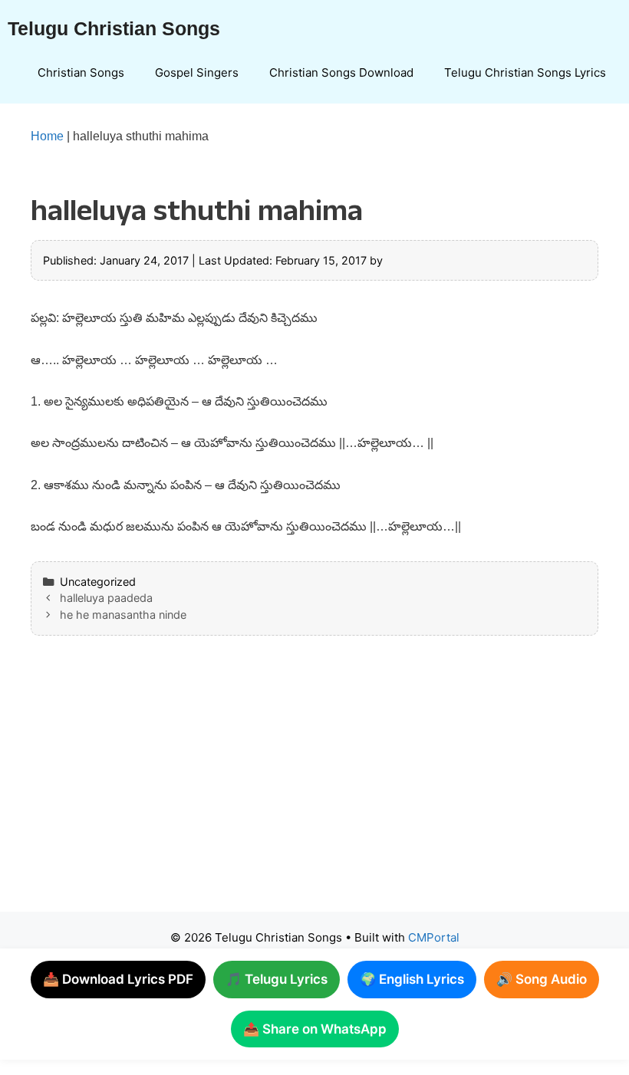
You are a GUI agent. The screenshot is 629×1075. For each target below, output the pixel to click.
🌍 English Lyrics (412, 979)
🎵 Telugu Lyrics (277, 979)
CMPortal (433, 937)
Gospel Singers (197, 72)
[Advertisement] (314, 789)
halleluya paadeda (106, 597)
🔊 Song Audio (541, 979)
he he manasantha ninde (123, 614)
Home (47, 136)
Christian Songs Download (341, 72)
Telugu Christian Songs (114, 28)
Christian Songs (81, 72)
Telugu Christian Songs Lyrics (525, 72)
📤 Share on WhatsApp (315, 1029)
